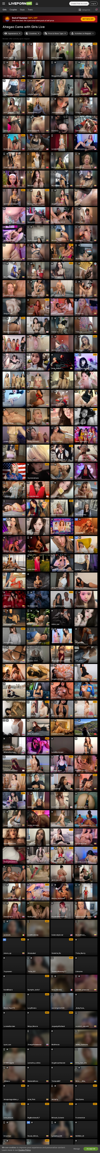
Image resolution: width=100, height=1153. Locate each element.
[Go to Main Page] (20, 3)
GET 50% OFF (88, 19)
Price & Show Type (55, 33)
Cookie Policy (24, 1150)
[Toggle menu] (3, 3)
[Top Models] (36, 3)
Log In (93, 4)
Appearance (13, 33)
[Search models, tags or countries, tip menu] (96, 10)
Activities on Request (83, 33)
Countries (33, 33)
